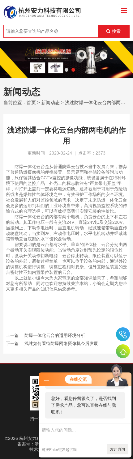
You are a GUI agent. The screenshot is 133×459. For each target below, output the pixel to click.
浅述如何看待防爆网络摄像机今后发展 (61, 343)
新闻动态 (50, 102)
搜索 (116, 31)
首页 (31, 102)
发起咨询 (117, 449)
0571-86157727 (123, 334)
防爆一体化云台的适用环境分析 (54, 335)
